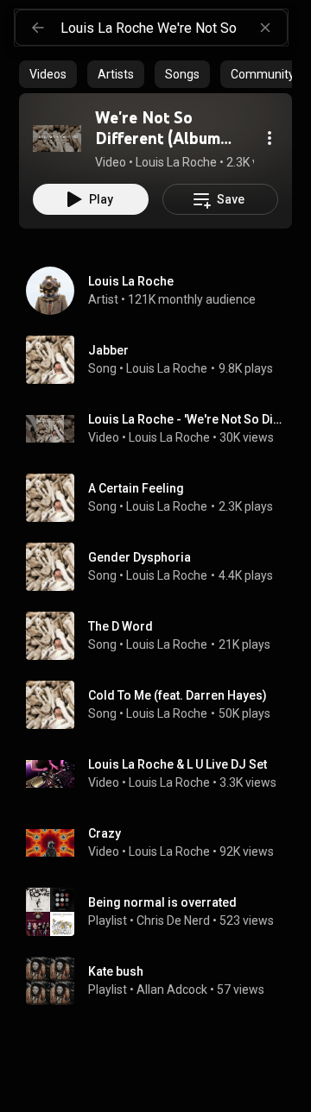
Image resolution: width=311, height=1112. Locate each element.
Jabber (108, 350)
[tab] (48, 74)
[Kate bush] (162, 980)
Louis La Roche (166, 368)
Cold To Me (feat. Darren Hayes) (177, 695)
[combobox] (173, 27)
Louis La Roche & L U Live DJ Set (177, 764)
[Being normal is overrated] (162, 911)
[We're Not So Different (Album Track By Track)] (57, 138)
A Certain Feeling (136, 488)
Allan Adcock (171, 989)
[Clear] (265, 27)
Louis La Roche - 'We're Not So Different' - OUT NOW (187, 419)
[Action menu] (269, 138)
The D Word (120, 626)
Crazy (104, 833)
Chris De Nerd (173, 920)
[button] (57, 138)
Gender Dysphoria (139, 557)
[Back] (38, 27)
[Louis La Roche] (162, 290)
